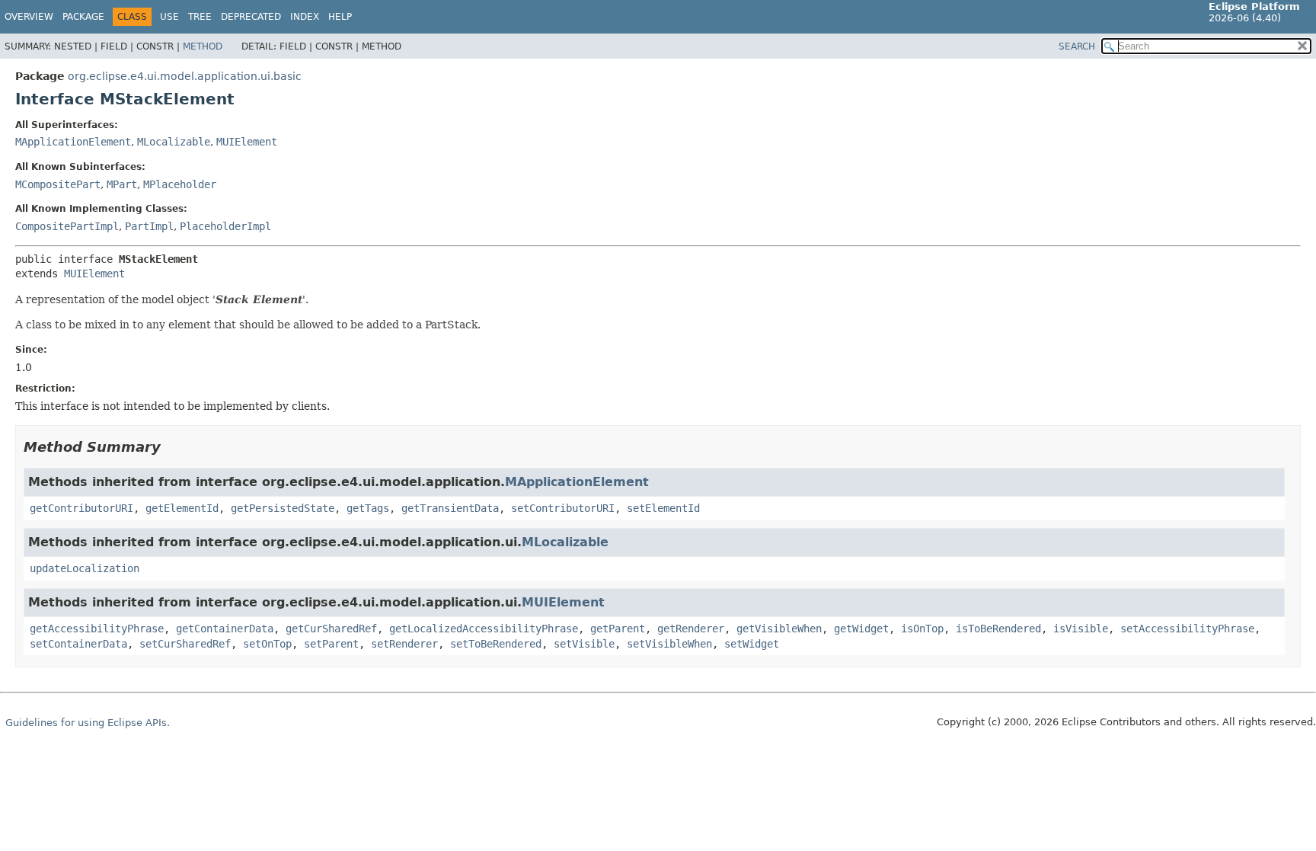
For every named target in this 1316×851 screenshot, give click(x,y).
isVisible (1080, 628)
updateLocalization (84, 568)
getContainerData (224, 628)
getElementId (182, 508)
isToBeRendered (998, 628)
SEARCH (1077, 46)
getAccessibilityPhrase (97, 628)
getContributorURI (81, 508)
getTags (368, 508)
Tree (200, 16)
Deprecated (251, 16)
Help (340, 16)
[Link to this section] (171, 447)
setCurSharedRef (185, 644)
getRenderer (690, 628)
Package (83, 16)
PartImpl (149, 226)
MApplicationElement (73, 142)
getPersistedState (282, 508)
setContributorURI (563, 508)
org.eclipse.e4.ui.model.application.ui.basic (185, 76)
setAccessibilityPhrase (1187, 628)
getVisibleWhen (779, 628)
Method (202, 46)
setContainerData (78, 644)
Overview (29, 16)
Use (169, 16)
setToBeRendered (495, 644)
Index (304, 16)
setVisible (584, 644)
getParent (617, 628)
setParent (331, 644)
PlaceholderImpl (225, 226)
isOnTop (922, 628)
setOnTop (267, 644)
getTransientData (450, 508)
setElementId (663, 508)
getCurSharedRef (331, 628)
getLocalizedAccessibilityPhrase (483, 628)
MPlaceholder (179, 184)
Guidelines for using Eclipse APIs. (87, 722)
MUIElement (246, 142)
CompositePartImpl (67, 226)
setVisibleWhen (669, 644)
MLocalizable (173, 142)
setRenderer (404, 644)
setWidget (751, 644)
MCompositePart (58, 184)
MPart (122, 184)
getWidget (861, 628)
